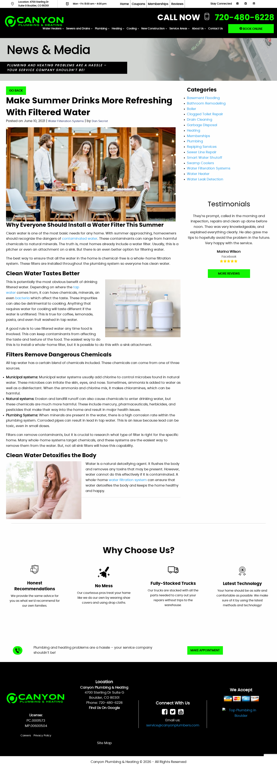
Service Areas (178, 28)
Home (124, 3)
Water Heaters (52, 28)
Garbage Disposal (202, 125)
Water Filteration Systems (66, 121)
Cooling (132, 28)
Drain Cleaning (199, 119)
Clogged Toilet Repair (205, 114)
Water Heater (198, 174)
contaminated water (79, 238)
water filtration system (128, 480)
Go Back (16, 90)
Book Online (252, 28)
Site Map (104, 743)
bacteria (22, 298)
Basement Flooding (203, 98)
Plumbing (101, 28)
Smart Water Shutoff (204, 157)
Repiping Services (202, 147)
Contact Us (215, 28)
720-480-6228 (244, 18)
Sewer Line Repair (202, 152)
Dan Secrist (100, 121)
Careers (26, 735)
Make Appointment (205, 650)
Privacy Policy (42, 735)
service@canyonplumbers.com (172, 725)
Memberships (158, 3)
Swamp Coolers (200, 163)
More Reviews (229, 273)
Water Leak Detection (205, 179)
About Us (198, 28)
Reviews (177, 3)
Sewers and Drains (78, 28)
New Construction (153, 28)
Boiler (191, 109)
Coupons (138, 3)
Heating (117, 28)
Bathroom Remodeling (206, 103)
